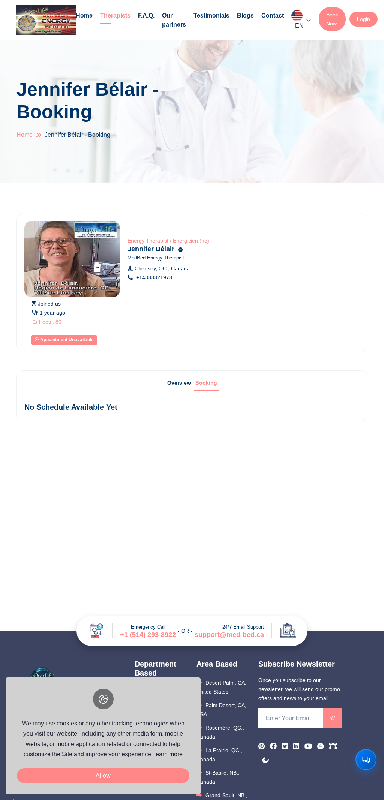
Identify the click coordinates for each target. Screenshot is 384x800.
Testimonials (212, 15)
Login (363, 19)
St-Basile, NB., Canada (218, 777)
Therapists (115, 15)
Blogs (245, 15)
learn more (168, 754)
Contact (272, 15)
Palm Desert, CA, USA (221, 709)
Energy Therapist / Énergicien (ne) (168, 241)
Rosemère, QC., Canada (220, 732)
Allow (103, 775)
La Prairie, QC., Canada (219, 754)
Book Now (332, 19)
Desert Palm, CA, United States (221, 687)
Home (84, 15)
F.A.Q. (146, 15)
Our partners (174, 20)
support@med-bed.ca (229, 634)
